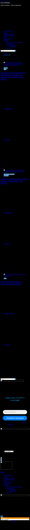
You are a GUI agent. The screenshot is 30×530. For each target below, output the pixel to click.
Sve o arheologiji (5, 2)
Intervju (6, 32)
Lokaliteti (6, 175)
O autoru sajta (10, 43)
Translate (13, 521)
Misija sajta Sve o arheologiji (14, 42)
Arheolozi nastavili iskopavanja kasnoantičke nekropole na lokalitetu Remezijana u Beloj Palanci (13, 76)
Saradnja (9, 48)
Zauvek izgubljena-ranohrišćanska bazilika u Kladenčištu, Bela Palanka (14, 181)
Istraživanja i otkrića (9, 34)
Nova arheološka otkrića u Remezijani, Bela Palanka (11, 283)
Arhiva (2, 451)
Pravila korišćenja (12, 45)
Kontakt (6, 41)
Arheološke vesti (8, 31)
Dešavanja (7, 39)
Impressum (13, 46)
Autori (5, 37)
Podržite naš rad (8, 38)
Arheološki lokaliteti (9, 35)
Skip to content (5, 1)
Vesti (5, 69)
